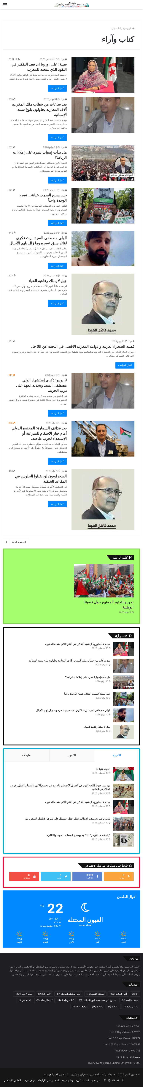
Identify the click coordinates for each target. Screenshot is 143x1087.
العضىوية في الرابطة (48, 1080)
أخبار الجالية (118, 993)
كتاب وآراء (66, 1000)
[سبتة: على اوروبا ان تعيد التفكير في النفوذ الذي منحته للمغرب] (103, 75)
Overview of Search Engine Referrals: (110, 1062)
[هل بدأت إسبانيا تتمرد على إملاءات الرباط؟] (103, 163)
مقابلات (113, 1006)
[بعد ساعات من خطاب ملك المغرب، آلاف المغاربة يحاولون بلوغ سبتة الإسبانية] (103, 115)
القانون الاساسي (12, 1080)
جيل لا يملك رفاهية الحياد (47, 280)
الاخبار (44, 993)
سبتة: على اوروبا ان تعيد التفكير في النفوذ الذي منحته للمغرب (77, 643)
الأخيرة (117, 755)
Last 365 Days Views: (116, 1044)
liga (63, 59)
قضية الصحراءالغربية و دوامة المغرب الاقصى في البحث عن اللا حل (82, 346)
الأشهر (72, 755)
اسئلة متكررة (82, 1080)
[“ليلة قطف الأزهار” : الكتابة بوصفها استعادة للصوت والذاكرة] (123, 840)
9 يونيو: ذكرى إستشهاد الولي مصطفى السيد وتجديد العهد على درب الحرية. (41, 385)
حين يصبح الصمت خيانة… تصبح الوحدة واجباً (87, 693)
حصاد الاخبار (24, 993)
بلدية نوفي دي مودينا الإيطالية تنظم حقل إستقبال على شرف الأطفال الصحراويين (67, 818)
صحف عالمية (129, 1000)
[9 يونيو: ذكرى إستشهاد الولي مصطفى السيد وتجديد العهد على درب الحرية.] (103, 391)
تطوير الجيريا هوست (54, 1074)
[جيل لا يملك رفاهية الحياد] (103, 304)
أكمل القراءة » (57, 88)
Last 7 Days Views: (120, 1032)
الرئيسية (127, 28)
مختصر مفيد (131, 1006)
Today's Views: (125, 1025)
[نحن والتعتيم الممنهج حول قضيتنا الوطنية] (104, 580)
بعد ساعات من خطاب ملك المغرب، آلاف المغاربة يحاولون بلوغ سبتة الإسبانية (39, 109)
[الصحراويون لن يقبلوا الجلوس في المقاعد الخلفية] (103, 499)
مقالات (97, 1006)
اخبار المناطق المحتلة (68, 993)
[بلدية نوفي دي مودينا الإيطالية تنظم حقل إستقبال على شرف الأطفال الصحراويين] (123, 824)
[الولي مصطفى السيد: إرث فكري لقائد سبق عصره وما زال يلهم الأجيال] (103, 248)
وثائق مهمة (67, 1080)
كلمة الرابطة (44, 1000)
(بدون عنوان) (103, 768)
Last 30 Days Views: (119, 1038)
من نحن (96, 1080)
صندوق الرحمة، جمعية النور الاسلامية (97, 1000)
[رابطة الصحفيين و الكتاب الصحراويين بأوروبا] (71, 4)
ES (135, 993)
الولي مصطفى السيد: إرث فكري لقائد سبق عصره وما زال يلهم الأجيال (73, 710)
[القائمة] (5, 4)
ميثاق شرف (29, 1080)
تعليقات (26, 755)
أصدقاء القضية (95, 993)
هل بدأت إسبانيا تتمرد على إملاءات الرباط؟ (87, 677)
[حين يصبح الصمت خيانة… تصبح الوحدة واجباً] (103, 206)
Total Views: (121, 1050)
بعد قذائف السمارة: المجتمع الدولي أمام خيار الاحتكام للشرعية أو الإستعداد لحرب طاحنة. (39, 433)
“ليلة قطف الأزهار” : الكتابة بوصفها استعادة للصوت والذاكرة (78, 835)
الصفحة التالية (19, 542)
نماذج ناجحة (80, 1006)
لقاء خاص (25, 1000)
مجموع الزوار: (132, 1056)
